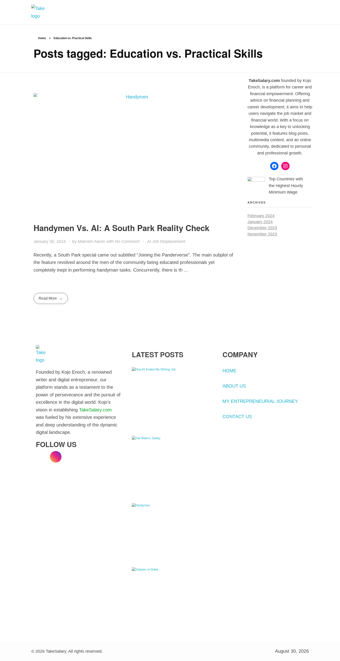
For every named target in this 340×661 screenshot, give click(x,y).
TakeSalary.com (95, 409)
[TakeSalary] (43, 12)
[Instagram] (285, 166)
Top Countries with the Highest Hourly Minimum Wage (286, 185)
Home (42, 38)
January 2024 (260, 221)
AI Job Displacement (166, 241)
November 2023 (262, 234)
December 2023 (262, 228)
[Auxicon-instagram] (56, 457)
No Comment (127, 241)
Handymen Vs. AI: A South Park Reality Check (121, 228)
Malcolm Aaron (92, 241)
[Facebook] (274, 166)
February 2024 (261, 215)
